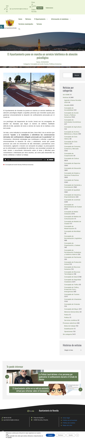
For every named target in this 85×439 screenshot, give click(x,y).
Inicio (20, 19)
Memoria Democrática (71, 312)
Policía (66, 315)
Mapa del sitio (67, 425)
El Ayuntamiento (39, 19)
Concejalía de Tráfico (71, 284)
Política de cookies (69, 423)
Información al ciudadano (59, 19)
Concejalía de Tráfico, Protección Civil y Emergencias (71, 289)
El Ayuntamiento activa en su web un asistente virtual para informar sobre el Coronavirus (31, 389)
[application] (29, 159)
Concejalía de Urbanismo (72, 299)
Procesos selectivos (69, 323)
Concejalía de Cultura (71, 158)
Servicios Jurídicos (70, 320)
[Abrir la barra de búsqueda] (19, 28)
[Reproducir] (5, 160)
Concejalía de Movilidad (72, 231)
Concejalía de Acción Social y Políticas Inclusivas (46, 64)
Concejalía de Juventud (72, 200)
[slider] (51, 159)
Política (66, 317)
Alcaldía (67, 105)
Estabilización (68, 329)
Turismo (39, 24)
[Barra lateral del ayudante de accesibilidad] (2, 27)
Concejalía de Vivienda (72, 304)
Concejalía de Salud (71, 277)
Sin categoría (67, 334)
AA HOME (66, 94)
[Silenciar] (48, 160)
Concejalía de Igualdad (72, 190)
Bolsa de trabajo (69, 326)
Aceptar (50, 435)
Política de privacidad (70, 420)
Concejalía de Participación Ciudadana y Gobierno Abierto (72, 252)
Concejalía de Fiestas (71, 180)
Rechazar (60, 435)
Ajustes (71, 435)
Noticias (28, 19)
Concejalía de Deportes (72, 163)
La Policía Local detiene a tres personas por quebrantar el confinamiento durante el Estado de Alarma (58, 377)
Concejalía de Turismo (71, 294)
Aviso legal (66, 418)
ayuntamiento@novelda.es (20, 9)
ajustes (10, 437)
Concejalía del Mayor (71, 309)
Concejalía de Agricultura (72, 127)
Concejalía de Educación (72, 168)
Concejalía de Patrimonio (72, 257)
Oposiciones (68, 331)
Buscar (77, 75)
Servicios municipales (26, 24)
